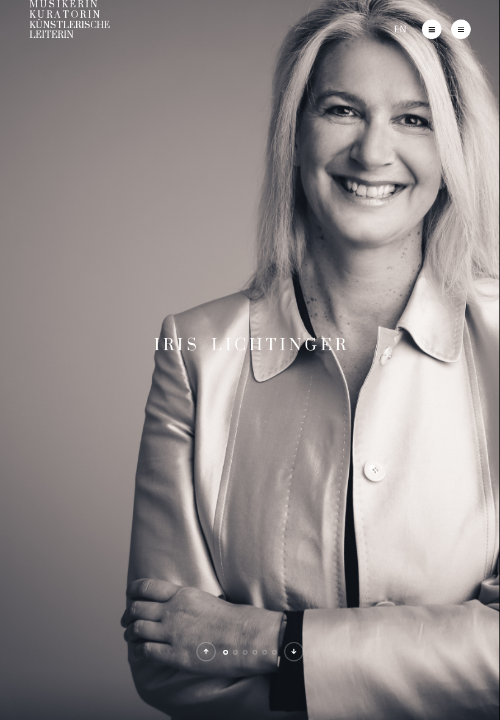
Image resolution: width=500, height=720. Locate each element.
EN (400, 29)
